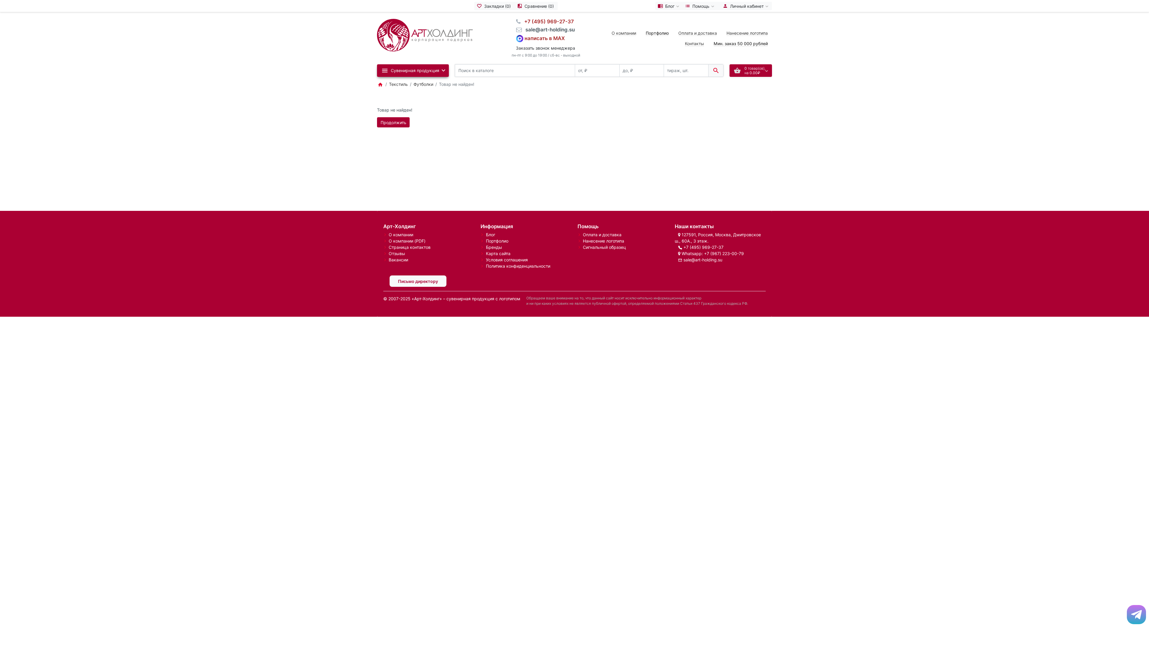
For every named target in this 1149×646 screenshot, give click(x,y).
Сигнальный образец (604, 247)
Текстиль (398, 84)
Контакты (694, 43)
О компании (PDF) (407, 240)
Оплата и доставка (697, 33)
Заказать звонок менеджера (545, 48)
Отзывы (397, 253)
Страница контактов (410, 247)
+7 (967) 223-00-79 (724, 253)
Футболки (423, 84)
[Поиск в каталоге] (716, 70)
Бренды (494, 247)
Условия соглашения (507, 259)
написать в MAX (545, 38)
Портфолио (497, 240)
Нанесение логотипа (747, 33)
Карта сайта (498, 253)
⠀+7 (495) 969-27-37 (547, 22)
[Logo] (425, 34)
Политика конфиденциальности (518, 266)
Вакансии (398, 259)
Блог (490, 234)
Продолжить (393, 122)
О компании (624, 33)
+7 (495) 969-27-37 (703, 247)
